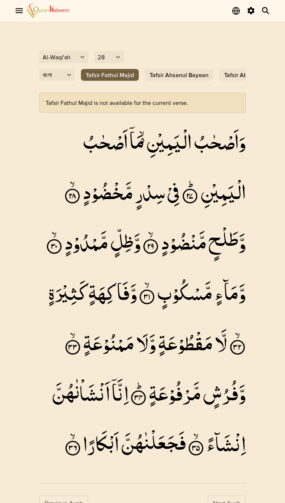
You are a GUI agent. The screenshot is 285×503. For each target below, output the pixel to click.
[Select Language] (236, 10)
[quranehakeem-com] (48, 10)
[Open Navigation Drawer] (19, 10)
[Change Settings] (250, 10)
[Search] (265, 10)
